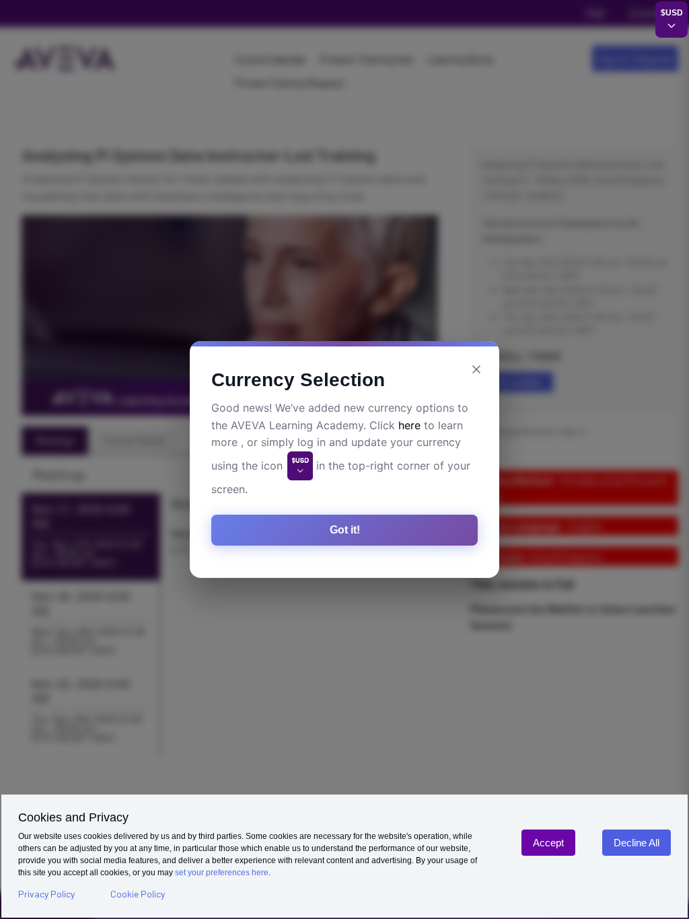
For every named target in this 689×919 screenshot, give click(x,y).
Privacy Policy (46, 893)
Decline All (636, 842)
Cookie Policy (137, 893)
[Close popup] (476, 369)
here (409, 425)
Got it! (345, 530)
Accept (548, 842)
